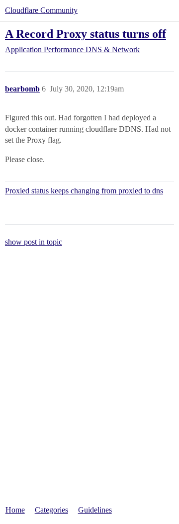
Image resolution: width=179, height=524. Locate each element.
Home (15, 510)
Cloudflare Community (41, 10)
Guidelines (95, 510)
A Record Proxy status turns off (85, 33)
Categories (51, 510)
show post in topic (33, 242)
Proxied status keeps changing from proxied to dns (84, 190)
